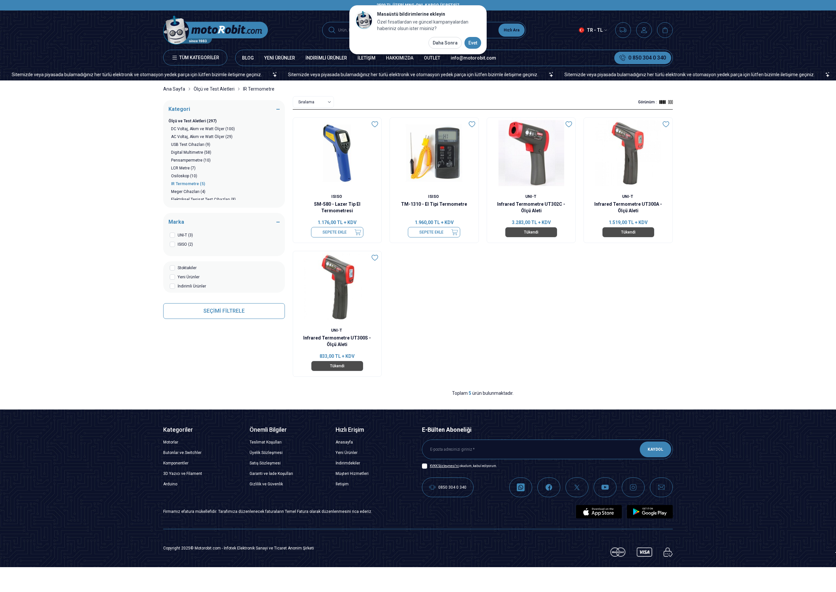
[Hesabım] (644, 30)
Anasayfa (344, 442)
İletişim (342, 484)
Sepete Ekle (334, 232)
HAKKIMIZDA (399, 58)
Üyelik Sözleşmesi (266, 452)
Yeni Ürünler (346, 452)
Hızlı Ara (511, 30)
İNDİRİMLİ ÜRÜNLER (326, 58)
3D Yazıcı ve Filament (182, 473)
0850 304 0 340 (452, 487)
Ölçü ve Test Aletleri (214, 89)
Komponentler (175, 463)
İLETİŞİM (366, 58)
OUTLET (432, 58)
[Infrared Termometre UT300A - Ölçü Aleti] (628, 153)
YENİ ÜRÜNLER (279, 58)
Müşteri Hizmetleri (352, 473)
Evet (472, 42)
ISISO (337, 196)
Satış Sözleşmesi (265, 463)
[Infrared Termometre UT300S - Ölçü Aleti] (337, 286)
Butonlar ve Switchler (182, 452)
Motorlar (170, 442)
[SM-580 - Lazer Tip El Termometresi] (337, 153)
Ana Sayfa (174, 89)
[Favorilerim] (623, 30)
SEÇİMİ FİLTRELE (224, 311)
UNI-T (531, 196)
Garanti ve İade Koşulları (271, 473)
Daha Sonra (445, 42)
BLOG (248, 58)
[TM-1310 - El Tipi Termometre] (434, 153)
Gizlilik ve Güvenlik (266, 484)
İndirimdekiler (348, 463)
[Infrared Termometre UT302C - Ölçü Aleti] (531, 153)
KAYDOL (655, 449)
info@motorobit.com (473, 58)
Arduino (170, 484)
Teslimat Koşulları (266, 442)
